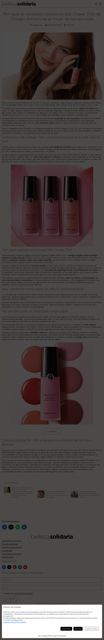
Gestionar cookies (91, 629)
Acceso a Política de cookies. (14, 622)
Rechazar (78, 629)
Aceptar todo (66, 629)
